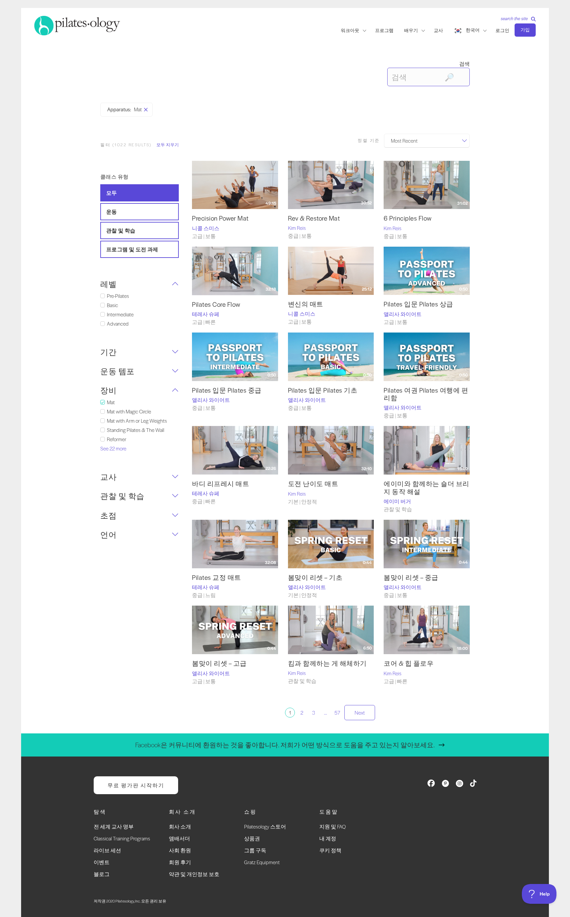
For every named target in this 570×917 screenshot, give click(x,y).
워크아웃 (350, 30)
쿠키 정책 (330, 850)
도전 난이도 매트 (313, 483)
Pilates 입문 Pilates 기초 (323, 390)
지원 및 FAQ (332, 826)
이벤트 (102, 862)
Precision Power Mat (220, 218)
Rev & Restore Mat (314, 218)
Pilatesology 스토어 (265, 826)
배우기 (411, 30)
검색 (464, 63)
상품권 (252, 838)
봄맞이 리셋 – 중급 (411, 577)
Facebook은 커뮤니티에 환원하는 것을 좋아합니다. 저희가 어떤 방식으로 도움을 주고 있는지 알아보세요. (285, 744)
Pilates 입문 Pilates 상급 (418, 304)
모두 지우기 (167, 145)
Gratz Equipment (262, 862)
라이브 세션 (107, 850)
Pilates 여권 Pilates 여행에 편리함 (426, 394)
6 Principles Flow (408, 218)
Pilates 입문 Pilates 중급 (227, 390)
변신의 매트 (305, 304)
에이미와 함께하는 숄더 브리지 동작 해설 (426, 487)
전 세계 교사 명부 (114, 826)
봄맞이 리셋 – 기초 (315, 577)
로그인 (502, 30)
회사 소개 (180, 826)
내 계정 (327, 838)
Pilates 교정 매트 (216, 577)
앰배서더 (179, 838)
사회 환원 (180, 850)
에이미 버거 (397, 501)
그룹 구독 (255, 850)
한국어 (473, 30)
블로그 (102, 873)
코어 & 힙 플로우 (408, 663)
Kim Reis (297, 227)
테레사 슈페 (205, 313)
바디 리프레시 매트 (220, 483)
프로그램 (384, 30)
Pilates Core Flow (216, 304)
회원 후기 (180, 862)
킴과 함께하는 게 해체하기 (327, 663)
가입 (525, 29)
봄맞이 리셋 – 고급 (219, 663)
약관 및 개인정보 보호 (194, 873)
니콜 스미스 (205, 228)
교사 (438, 30)
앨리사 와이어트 (403, 313)
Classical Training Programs (122, 838)
